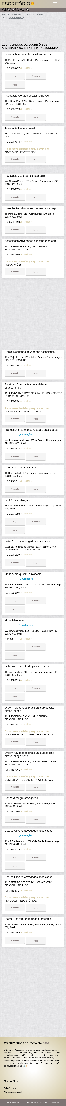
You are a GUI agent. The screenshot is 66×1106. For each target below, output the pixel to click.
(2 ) (26, 578)
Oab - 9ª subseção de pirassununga (27, 666)
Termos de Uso (36, 1102)
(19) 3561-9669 (12, 932)
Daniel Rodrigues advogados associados (30, 351)
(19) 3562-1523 (12, 680)
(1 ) (25, 835)
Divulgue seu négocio (13, 1092)
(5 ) (26, 625)
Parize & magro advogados (21, 798)
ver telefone (26, 68)
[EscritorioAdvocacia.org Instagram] (7, 1068)
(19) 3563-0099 (12, 514)
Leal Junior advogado (18, 500)
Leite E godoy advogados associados (27, 541)
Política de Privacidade (51, 1102)
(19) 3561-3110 (12, 401)
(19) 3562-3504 (12, 811)
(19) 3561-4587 (12, 724)
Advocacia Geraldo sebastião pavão (27, 95)
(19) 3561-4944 (12, 142)
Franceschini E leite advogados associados (31, 429)
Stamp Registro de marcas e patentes (28, 918)
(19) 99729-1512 (13, 481)
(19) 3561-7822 (12, 448)
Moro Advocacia (14, 620)
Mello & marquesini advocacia (23, 574)
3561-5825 (10, 639)
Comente (36, 76)
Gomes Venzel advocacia (20, 467)
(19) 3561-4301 (12, 365)
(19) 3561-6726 (12, 849)
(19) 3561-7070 (12, 189)
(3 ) (26, 434)
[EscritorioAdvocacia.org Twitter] (6, 1068)
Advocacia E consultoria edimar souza (28, 54)
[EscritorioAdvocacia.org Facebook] (4, 1068)
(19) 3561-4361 (12, 769)
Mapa (14, 85)
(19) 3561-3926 (12, 109)
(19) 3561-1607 (12, 592)
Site (14, 76)
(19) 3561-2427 (12, 68)
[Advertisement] (33, 30)
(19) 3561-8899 (12, 222)
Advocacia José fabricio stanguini (25, 175)
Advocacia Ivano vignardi (20, 128)
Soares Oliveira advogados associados (28, 830)
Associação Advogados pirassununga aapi (30, 208)
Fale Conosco (10, 1088)
